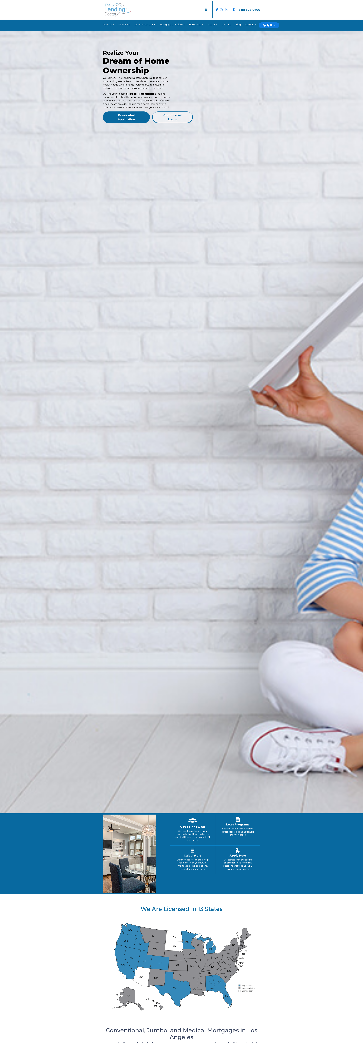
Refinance (124, 24)
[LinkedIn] (226, 9)
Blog (238, 24)
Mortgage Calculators (172, 24)
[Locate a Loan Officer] (206, 10)
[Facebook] (217, 9)
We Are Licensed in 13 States (181, 908)
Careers (250, 24)
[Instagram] (221, 9)
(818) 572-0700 (249, 9)
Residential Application (126, 117)
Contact (226, 24)
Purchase (108, 24)
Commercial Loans (145, 24)
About (212, 24)
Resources (195, 24)
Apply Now (269, 25)
